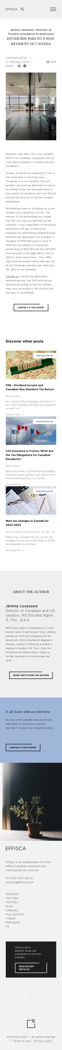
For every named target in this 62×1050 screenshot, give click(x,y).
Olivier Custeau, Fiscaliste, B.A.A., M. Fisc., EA (30, 532)
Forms (11, 918)
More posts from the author (31, 675)
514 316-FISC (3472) (19, 878)
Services (12, 894)
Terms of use (21, 1040)
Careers (12, 910)
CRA (33, 253)
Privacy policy (43, 1040)
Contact (12, 902)
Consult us (12, 276)
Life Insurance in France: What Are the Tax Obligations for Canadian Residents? (29, 455)
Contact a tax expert (31, 307)
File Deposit (15, 914)
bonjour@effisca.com (20, 882)
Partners (13, 922)
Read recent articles (26, 968)
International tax (16, 57)
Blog (9, 906)
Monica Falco (13, 396)
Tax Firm (12, 898)
